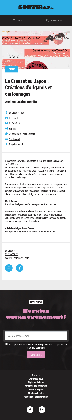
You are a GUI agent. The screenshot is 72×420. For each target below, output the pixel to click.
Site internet (14, 139)
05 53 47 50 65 (11, 254)
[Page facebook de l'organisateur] (19, 268)
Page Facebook (16, 144)
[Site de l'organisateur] (9, 268)
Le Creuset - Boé (16, 112)
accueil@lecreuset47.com (17, 258)
